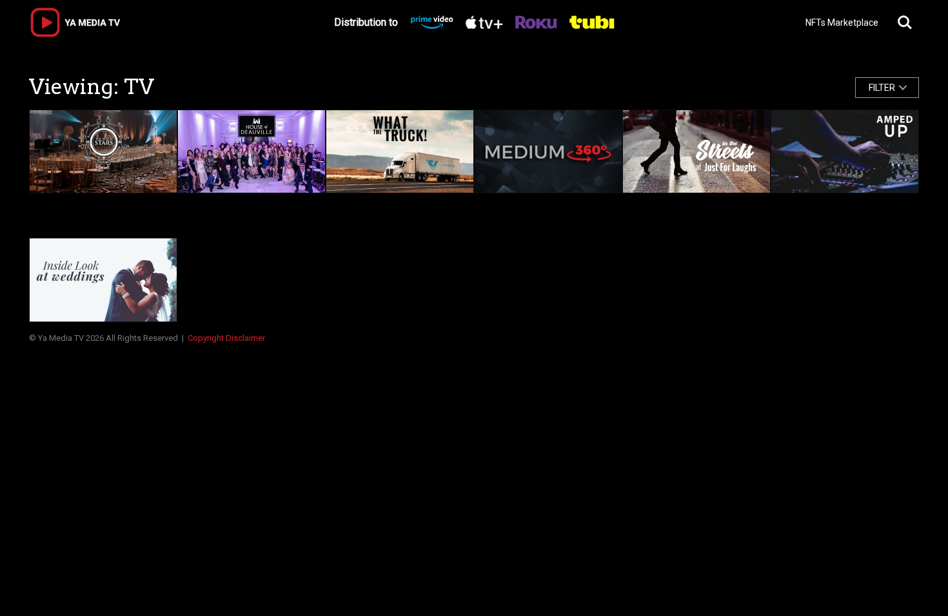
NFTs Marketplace (841, 22)
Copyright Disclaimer (226, 338)
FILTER (882, 87)
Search (905, 22)
